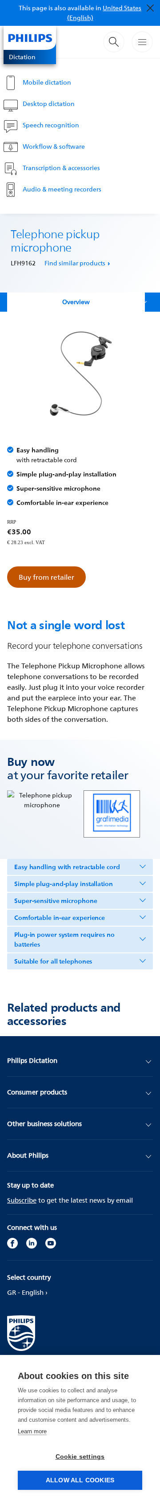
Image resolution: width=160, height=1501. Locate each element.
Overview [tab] (76, 301)
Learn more (32, 1431)
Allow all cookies (80, 1480)
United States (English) (104, 12)
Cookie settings (80, 1456)
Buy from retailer (46, 577)
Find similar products (74, 262)
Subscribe (21, 1200)
